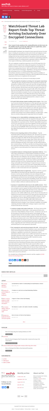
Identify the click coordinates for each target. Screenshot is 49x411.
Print (6, 42)
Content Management (11, 343)
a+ (6, 44)
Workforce (8, 350)
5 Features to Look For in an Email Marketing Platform (24, 290)
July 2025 (19, 384)
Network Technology (29, 265)
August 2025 (20, 382)
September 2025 (21, 379)
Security (22, 265)
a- (4, 44)
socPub (6, 4)
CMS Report (6, 360)
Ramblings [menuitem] (5, 13)
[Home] (3, 372)
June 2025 (19, 387)
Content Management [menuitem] (27, 10)
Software (43, 265)
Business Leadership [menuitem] (7, 10)
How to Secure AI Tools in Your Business (21, 315)
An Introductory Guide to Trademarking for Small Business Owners (27, 283)
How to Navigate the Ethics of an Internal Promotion (19, 348)
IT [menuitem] (34, 10)
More (24, 321)
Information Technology (14, 265)
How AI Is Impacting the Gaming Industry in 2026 (18, 331)
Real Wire (5, 31)
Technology (25, 41)
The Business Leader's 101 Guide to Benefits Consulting (25, 306)
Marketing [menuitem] (16, 10)
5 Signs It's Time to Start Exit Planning (21, 298)
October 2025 (20, 376)
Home (2, 21)
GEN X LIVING (6, 362)
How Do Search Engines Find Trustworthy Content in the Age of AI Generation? (22, 339)
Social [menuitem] (38, 10)
